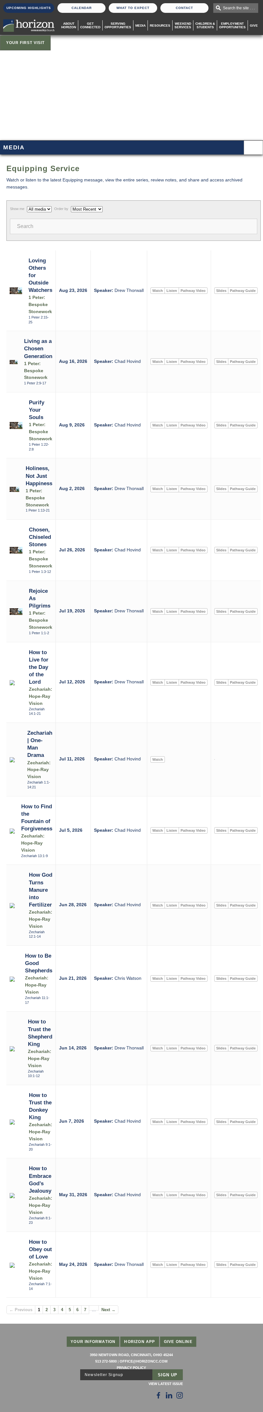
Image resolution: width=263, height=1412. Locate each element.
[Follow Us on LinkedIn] (169, 1395)
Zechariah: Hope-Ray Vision (40, 696)
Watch (157, 291)
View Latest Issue (165, 1384)
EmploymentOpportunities (232, 25)
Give (254, 25)
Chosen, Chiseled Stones (40, 537)
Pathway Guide (243, 291)
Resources (160, 25)
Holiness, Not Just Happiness (39, 475)
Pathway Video (193, 291)
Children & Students (205, 25)
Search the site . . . (239, 8)
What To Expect (132, 8)
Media (140, 25)
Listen (171, 291)
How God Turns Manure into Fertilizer (40, 889)
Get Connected (90, 25)
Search (25, 226)
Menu (253, 147)
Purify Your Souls (36, 409)
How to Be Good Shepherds (38, 963)
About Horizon (68, 25)
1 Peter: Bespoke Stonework (40, 304)
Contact (184, 8)
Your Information (93, 1341)
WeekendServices (182, 25)
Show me (17, 209)
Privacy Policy (131, 1368)
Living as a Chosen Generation (38, 348)
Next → (108, 1309)
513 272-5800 (106, 1361)
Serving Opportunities (118, 25)
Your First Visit (25, 42)
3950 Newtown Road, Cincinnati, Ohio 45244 (131, 1355)
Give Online (178, 1341)
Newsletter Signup (104, 1375)
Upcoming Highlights (28, 8)
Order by (61, 209)
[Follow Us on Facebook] (158, 1395)
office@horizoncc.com (143, 1361)
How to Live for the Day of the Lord (38, 667)
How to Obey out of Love (40, 1249)
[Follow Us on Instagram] (179, 1395)
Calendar (82, 8)
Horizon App (139, 1341)
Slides (221, 291)
